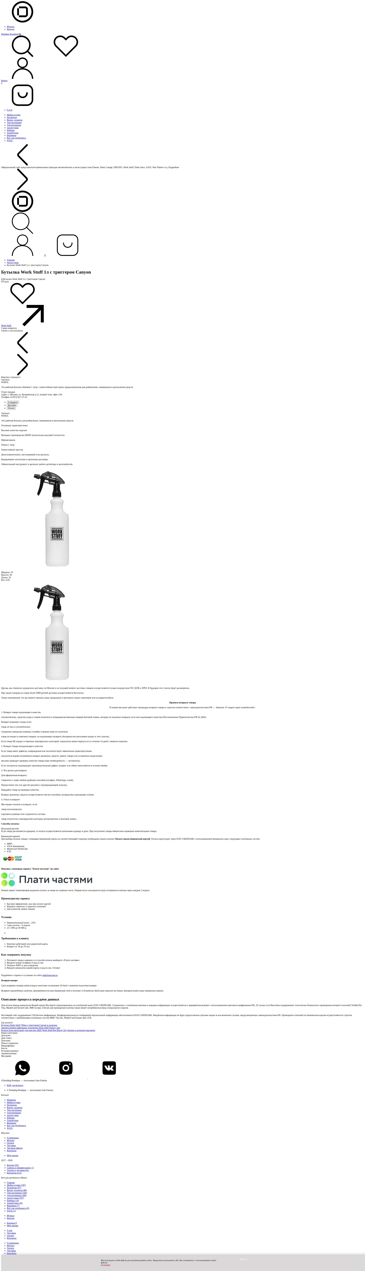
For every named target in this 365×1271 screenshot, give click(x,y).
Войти (4, 80)
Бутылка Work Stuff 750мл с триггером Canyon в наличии (29, 1025)
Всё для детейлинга (16, 138)
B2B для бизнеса (15, 1085)
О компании (13, 1138)
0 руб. (10, 110)
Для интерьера (14, 125)
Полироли (12, 117)
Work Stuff (6, 325)
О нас (9, 1230)
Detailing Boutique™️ (11, 34)
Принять (243, 1259)
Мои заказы (12, 1155)
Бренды (10, 29)
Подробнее (105, 1265)
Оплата (11, 408)
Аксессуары (13, 127)
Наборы (11, 130)
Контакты (11, 1150)
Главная (11, 260)
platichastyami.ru (50, 975)
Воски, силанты (14, 120)
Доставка (12, 405)
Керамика (11, 135)
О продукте (13, 402)
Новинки (11, 1100)
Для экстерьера (14, 122)
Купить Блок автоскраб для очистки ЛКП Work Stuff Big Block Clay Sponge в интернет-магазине (48, 1030)
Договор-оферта (15, 1148)
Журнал (10, 26)
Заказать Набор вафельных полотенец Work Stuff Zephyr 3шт (30, 1028)
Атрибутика (12, 133)
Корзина (12, 1223)
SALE (10, 140)
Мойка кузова (13, 115)
